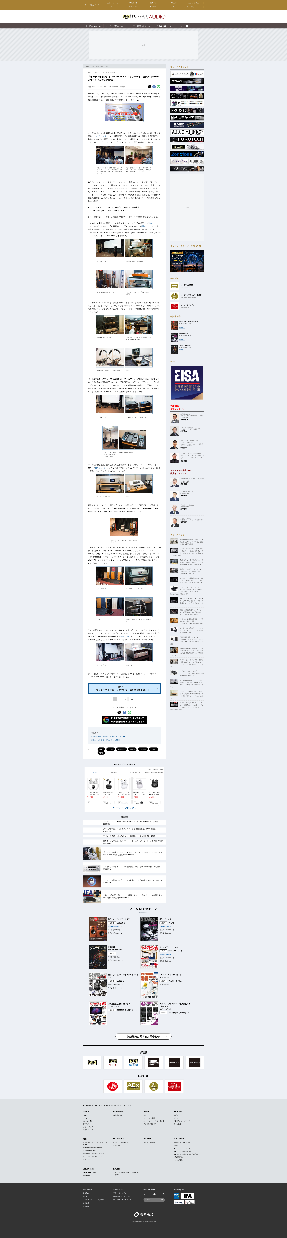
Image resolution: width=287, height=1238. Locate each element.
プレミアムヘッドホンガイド (183, 1151)
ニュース (93, 66)
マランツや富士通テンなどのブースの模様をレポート (123, 688)
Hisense (153, 7)
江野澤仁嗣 (184, 419)
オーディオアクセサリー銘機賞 (154, 1121)
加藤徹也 (183, 522)
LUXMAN (173, 3)
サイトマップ (87, 1196)
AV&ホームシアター (89, 1115)
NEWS (86, 1111)
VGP (145, 1115)
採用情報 (86, 1206)
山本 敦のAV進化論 (89, 1150)
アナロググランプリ (150, 1124)
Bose (113, 7)
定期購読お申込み (114, 926)
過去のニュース (88, 1130)
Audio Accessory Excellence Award (188, 297)
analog (176, 1145)
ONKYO (132, 749)
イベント (154, 749)
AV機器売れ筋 (117, 1115)
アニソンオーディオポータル (92, 1156)
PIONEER (143, 749)
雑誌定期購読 (178, 1157)
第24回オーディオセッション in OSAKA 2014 (108, 736)
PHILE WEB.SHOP (89, 1172)
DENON (153, 3)
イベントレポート (103, 136)
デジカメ (86, 1124)
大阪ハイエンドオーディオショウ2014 (105, 740)
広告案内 (86, 1193)
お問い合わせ (87, 1189)
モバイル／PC (87, 1121)
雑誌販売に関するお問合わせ (143, 1036)
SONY (101, 749)
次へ (131, 699)
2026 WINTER (174, 950)
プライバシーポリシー (120, 1193)
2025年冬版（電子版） (126, 1010)
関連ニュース (100, 468)
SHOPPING (88, 1168)
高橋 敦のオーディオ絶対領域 (92, 1147)
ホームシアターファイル (182, 1148)
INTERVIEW (118, 1138)
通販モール (86, 1175)
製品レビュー (146, 226)
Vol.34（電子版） (176, 981)
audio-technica (112, 3)
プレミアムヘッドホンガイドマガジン (186, 1154)
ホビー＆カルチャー (89, 1127)
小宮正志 (183, 431)
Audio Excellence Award (186, 287)
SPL (173, 7)
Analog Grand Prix (185, 307)
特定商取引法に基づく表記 (122, 1196)
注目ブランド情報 (149, 1142)
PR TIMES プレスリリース (122, 1200)
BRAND (147, 1138)
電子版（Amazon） (114, 930)
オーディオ (86, 1118)
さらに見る (177, 1124)
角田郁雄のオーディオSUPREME (94, 1153)
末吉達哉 (183, 495)
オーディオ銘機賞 (149, 1118)
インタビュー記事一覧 (120, 1142)
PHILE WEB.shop (114, 957)
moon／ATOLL (193, 3)
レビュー (177, 1115)
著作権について (118, 1189)
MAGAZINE (143, 909)
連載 (85, 1138)
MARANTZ (133, 3)
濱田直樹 (183, 461)
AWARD (147, 1111)
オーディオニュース (102, 66)
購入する (182, 328)
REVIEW (178, 1111)
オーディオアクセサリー (182, 1142)
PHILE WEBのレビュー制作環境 (93, 1200)
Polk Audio (133, 7)
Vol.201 (120, 923)
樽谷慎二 (183, 484)
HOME (87, 66)
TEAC (101, 753)
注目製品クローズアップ (182, 1121)
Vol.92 (171, 923)
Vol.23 (119, 981)
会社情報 (86, 1203)
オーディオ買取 (193, 7)
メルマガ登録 (178, 1160)
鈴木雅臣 (183, 509)
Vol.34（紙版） (164, 984)
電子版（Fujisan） (114, 933)
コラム (176, 1118)
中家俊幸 (183, 448)
